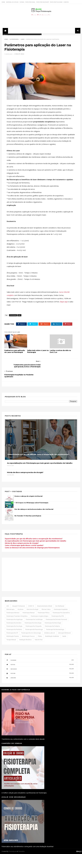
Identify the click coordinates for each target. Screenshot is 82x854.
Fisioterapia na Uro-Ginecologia (31, 633)
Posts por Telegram (56, 2)
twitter (42, 664)
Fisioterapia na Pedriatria (14, 629)
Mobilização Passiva (13, 636)
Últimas (22, 2)
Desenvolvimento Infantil (44, 606)
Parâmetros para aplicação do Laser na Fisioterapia (14, 351)
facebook (42, 660)
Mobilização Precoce (28, 636)
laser (22, 39)
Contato (66, 2)
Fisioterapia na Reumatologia (55, 629)
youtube (42, 673)
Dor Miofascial (59, 606)
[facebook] (77, 851)
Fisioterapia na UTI (12, 633)
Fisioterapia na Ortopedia (34, 626)
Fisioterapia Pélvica (43, 613)
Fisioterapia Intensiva (13, 613)
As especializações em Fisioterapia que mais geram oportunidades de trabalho (35, 541)
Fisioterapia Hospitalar (61, 609)
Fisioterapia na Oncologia (14, 626)
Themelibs (21, 851)
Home (3, 2)
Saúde (64, 636)
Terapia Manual (11, 640)
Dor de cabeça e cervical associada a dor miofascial (34, 509)
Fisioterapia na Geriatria (14, 623)
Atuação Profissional (18, 606)
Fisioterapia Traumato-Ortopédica (17, 616)
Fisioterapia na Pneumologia (34, 629)
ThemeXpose (13, 851)
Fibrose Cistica (46, 609)
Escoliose (20, 609)
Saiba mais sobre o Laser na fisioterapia (38, 351)
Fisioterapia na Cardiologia (34, 619)
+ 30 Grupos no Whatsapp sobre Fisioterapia (31, 503)
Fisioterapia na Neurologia (53, 623)
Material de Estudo (12, 2)
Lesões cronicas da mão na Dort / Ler (60, 351)
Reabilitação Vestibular (52, 636)
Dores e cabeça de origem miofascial (28, 496)
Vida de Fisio (39, 640)
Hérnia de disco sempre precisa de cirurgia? (22, 543)
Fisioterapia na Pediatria (52, 626)
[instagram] (81, 851)
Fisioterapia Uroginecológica (39, 616)
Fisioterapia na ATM (58, 616)
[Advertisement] (41, 21)
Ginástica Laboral (49, 633)
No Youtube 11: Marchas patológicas (28, 516)
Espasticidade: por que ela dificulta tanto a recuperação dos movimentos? (33, 539)
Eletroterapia (14, 39)
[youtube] (79, 851)
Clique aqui (63, 302)
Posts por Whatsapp (42, 2)
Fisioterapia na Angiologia (15, 619)
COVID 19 (31, 606)
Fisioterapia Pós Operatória (61, 613)
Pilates (40, 636)
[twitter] (78, 851)
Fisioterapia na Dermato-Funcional (56, 619)
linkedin (42, 677)
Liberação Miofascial (64, 633)
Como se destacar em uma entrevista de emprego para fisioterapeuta (32, 548)
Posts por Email (30, 2)
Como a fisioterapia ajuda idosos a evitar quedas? (24, 545)
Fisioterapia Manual (28, 613)
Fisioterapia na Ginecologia (33, 623)
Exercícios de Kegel (32, 609)
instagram (42, 669)
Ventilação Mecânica (25, 640)
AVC (8, 606)
